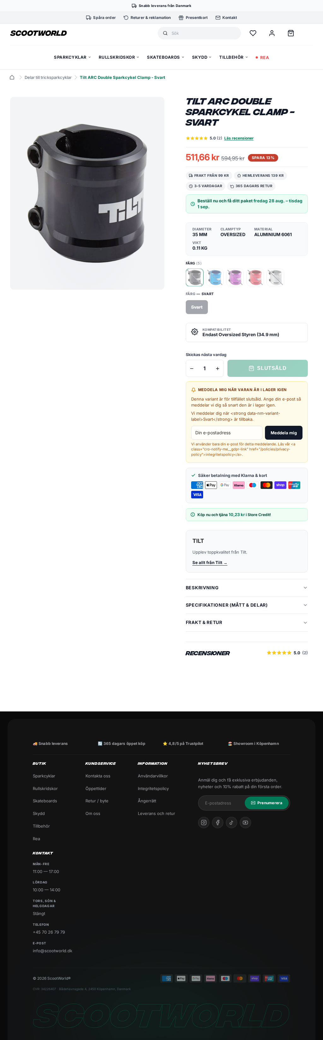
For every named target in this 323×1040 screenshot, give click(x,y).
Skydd (39, 813)
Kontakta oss (97, 775)
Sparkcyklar (44, 775)
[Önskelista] (253, 33)
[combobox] (204, 33)
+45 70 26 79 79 (49, 932)
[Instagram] (203, 822)
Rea (36, 838)
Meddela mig (284, 432)
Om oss (92, 813)
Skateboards (45, 800)
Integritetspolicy (153, 788)
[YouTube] (245, 822)
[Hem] (12, 77)
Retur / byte (97, 800)
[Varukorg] (291, 33)
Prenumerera (269, 802)
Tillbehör (41, 826)
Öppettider (95, 788)
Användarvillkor (153, 775)
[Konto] (272, 33)
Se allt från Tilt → (209, 562)
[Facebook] (217, 822)
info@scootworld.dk (52, 950)
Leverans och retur (156, 813)
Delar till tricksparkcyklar (48, 77)
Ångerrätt (147, 800)
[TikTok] (231, 822)
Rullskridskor (45, 788)
